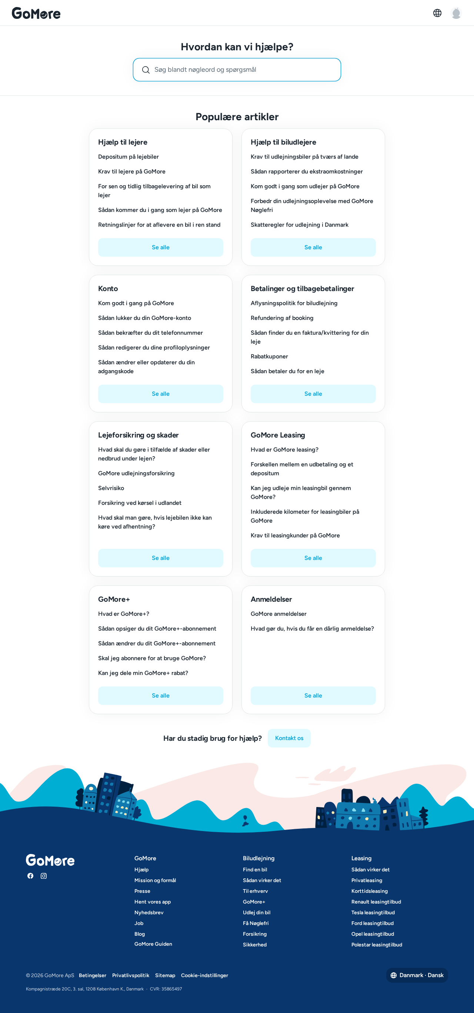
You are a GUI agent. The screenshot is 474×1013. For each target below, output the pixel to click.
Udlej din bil (256, 912)
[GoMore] (36, 13)
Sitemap (165, 975)
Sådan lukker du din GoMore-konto (144, 317)
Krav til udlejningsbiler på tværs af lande (304, 156)
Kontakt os (289, 738)
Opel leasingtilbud (372, 934)
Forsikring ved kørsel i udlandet (139, 502)
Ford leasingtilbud (372, 923)
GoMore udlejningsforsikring (136, 473)
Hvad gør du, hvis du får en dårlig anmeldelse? (312, 628)
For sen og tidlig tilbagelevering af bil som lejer (154, 191)
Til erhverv (255, 891)
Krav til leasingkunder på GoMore (295, 535)
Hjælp (141, 870)
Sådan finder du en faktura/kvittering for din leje (310, 337)
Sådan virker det (262, 880)
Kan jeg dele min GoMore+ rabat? (143, 672)
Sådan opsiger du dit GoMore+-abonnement (157, 628)
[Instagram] (43, 875)
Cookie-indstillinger (204, 975)
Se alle (161, 247)
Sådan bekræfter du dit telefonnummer (150, 332)
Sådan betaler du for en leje (287, 371)
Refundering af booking (282, 317)
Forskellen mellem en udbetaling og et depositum (302, 469)
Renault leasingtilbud (376, 902)
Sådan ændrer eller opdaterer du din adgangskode (146, 367)
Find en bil (255, 870)
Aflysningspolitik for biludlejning (294, 303)
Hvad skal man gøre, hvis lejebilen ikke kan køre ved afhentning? (155, 522)
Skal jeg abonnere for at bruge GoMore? (152, 658)
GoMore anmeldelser (279, 613)
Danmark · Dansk (422, 975)
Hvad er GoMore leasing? (284, 449)
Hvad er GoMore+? (123, 613)
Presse (142, 891)
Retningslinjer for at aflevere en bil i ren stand (159, 224)
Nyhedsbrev (149, 912)
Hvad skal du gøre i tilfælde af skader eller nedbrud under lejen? (154, 454)
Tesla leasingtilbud (373, 912)
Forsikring (255, 934)
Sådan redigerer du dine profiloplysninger (154, 347)
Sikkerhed (255, 945)
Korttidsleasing (369, 891)
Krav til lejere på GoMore (132, 171)
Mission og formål (155, 880)
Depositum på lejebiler (128, 156)
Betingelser (92, 975)
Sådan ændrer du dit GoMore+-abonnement (157, 643)
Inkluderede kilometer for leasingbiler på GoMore (305, 516)
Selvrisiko (111, 488)
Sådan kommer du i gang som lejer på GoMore (160, 209)
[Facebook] (30, 875)
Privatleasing (366, 880)
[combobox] (237, 69)
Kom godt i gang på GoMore (136, 303)
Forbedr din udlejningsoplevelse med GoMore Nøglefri (312, 205)
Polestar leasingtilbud (376, 945)
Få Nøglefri (256, 923)
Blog (139, 934)
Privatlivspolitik (130, 975)
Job (138, 923)
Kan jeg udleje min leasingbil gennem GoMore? (301, 492)
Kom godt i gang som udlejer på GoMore (305, 186)
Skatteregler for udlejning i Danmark (299, 224)
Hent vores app (152, 902)
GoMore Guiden (153, 944)
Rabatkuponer (269, 356)
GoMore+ (254, 902)
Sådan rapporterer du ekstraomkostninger (307, 171)
